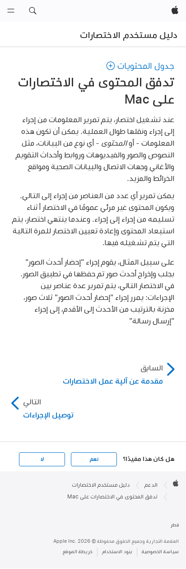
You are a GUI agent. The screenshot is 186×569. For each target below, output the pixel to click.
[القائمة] (11, 11)
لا (42, 459)
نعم (93, 459)
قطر (175, 524)
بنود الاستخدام (117, 551)
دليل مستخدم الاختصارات (128, 34)
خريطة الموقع (78, 551)
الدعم (151, 485)
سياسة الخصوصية (160, 551)
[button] (32, 11)
